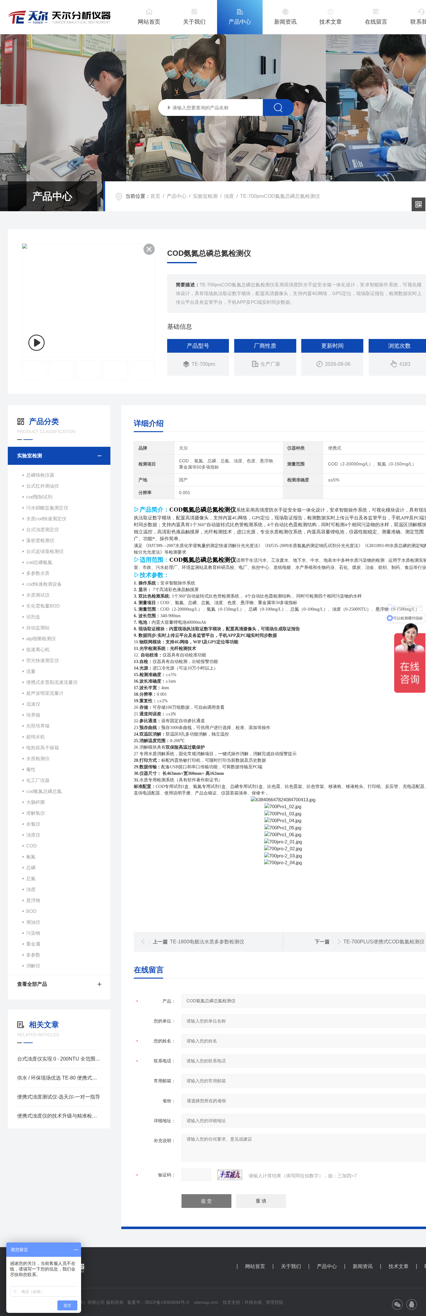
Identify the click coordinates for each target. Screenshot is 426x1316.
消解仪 (33, 965)
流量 (31, 671)
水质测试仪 (38, 595)
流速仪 (33, 704)
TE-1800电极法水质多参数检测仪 (207, 941)
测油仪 (33, 922)
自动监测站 (38, 627)
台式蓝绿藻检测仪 (45, 551)
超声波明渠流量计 (45, 693)
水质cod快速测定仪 (46, 518)
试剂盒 (33, 616)
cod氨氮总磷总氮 (44, 791)
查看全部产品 (32, 984)
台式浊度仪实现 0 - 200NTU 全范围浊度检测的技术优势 (59, 1058)
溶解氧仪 (35, 813)
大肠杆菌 (35, 802)
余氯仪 (33, 824)
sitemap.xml (206, 1302)
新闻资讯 (285, 22)
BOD (31, 911)
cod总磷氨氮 (39, 562)
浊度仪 (33, 834)
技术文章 (330, 22)
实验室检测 (205, 196)
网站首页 (149, 22)
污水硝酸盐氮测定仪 (47, 507)
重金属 (33, 943)
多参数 (33, 954)
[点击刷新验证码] (229, 1175)
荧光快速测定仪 (42, 660)
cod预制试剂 (39, 496)
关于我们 (194, 22)
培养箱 (33, 715)
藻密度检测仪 (40, 540)
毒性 (31, 769)
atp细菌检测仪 (41, 638)
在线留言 (376, 22)
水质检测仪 (38, 758)
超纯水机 (35, 736)
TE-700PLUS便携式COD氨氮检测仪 (383, 941)
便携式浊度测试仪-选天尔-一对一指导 (58, 1096)
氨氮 (31, 856)
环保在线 (253, 1302)
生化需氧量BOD (43, 605)
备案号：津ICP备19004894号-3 (158, 1302)
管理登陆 (274, 1302)
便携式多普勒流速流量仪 (52, 682)
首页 (155, 196)
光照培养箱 (38, 725)
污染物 (33, 933)
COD (31, 845)
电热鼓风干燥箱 (42, 747)
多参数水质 (38, 573)
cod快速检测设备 (44, 584)
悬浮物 (33, 900)
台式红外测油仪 (42, 486)
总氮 (31, 878)
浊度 (229, 196)
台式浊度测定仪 (42, 529)
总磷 (31, 867)
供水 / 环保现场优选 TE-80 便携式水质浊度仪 (59, 1077)
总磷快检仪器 (40, 475)
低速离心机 (38, 649)
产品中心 (240, 22)
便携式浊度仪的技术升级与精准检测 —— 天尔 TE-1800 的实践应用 (59, 1115)
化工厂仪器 (38, 780)
